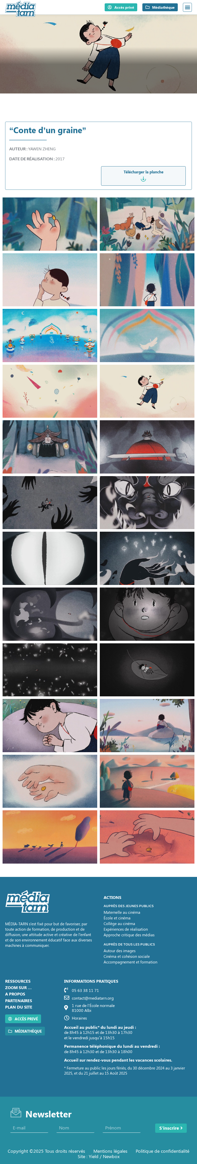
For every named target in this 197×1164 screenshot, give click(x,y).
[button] (187, 7)
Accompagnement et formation (130, 962)
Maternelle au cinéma (122, 912)
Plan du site (18, 1006)
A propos (15, 993)
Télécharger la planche (143, 171)
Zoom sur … (18, 987)
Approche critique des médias (129, 934)
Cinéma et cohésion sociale (127, 956)
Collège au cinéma (119, 923)
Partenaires (18, 1000)
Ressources (18, 981)
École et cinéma (117, 918)
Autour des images (119, 950)
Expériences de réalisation (126, 929)
